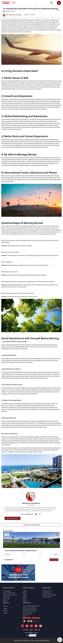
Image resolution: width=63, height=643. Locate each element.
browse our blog (37, 452)
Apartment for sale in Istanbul (10, 595)
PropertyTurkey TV (27, 613)
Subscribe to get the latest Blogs (31, 524)
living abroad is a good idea (41, 20)
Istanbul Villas (6, 596)
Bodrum (25, 593)
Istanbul (25, 591)
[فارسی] (31, 630)
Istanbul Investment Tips (29, 611)
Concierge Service (47, 596)
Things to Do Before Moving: (9, 437)
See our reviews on (31, 632)
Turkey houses (6, 591)
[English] (24, 630)
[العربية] (28, 630)
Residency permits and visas (49, 595)
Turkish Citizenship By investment (31, 606)
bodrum (5, 612)
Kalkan (24, 598)
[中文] (29, 630)
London (5, 608)
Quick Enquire (54, 559)
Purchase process (47, 593)
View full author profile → (12, 518)
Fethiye (24, 595)
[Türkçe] (33, 630)
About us (6, 606)
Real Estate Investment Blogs (30, 610)
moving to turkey (9, 11)
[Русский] (26, 630)
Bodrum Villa (6, 598)
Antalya (24, 596)
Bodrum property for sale (9, 593)
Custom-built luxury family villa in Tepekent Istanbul (21, 550)
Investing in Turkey (47, 591)
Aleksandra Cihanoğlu (14, 15)
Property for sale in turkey (29, 608)
